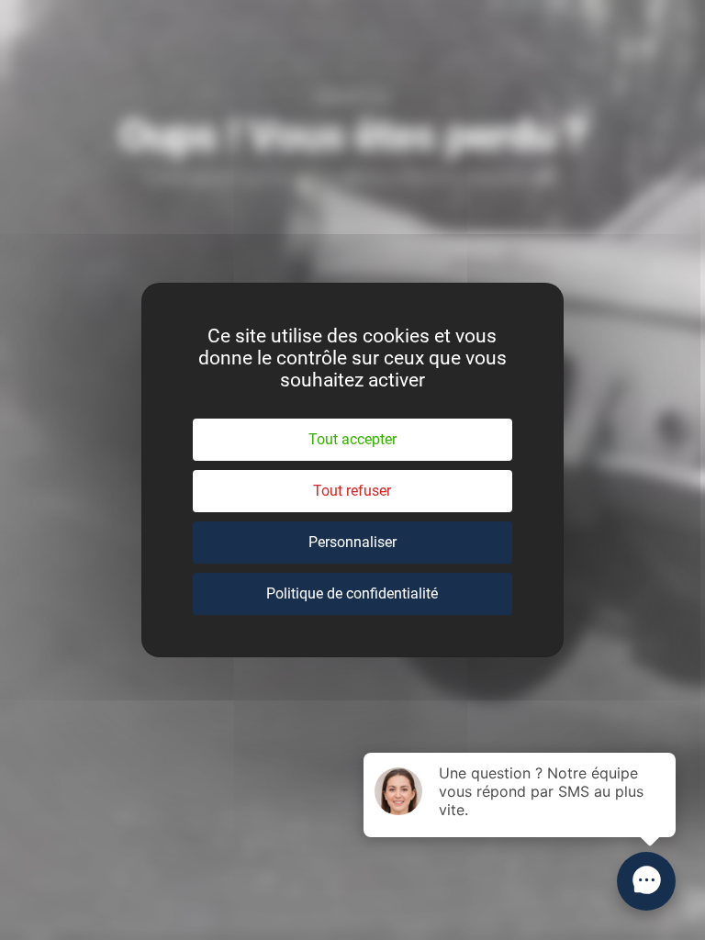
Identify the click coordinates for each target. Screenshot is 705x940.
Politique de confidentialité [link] (352, 593)
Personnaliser (352, 542)
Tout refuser (352, 490)
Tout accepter (352, 439)
